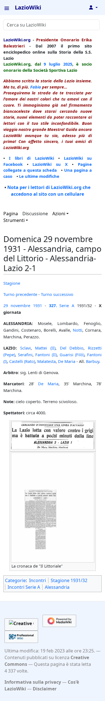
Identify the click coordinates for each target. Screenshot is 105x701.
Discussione (35, 213)
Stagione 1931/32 (69, 580)
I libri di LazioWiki (31, 158)
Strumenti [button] (14, 220)
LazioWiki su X (50, 164)
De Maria (66, 361)
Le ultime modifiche (39, 176)
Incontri (37, 580)
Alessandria (57, 587)
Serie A (66, 305)
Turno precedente (20, 294)
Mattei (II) (45, 348)
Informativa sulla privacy (32, 682)
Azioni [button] (58, 213)
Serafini (25, 354)
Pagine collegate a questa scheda (47, 167)
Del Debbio (72, 348)
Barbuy (92, 361)
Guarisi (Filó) (72, 354)
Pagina (10, 213)
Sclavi (25, 348)
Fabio (35, 87)
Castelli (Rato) (22, 361)
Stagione (11, 283)
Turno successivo (57, 294)
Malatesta (46, 361)
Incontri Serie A (24, 587)
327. (53, 305)
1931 (37, 305)
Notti (77, 330)
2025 (67, 64)
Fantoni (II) (46, 354)
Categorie (15, 580)
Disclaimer (45, 689)
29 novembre (16, 305)
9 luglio (52, 64)
